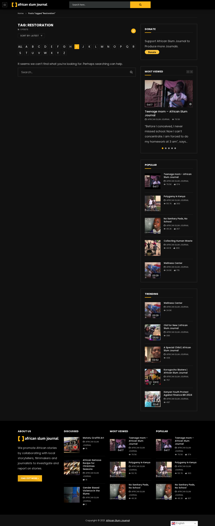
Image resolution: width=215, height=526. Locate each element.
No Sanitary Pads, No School (175, 220)
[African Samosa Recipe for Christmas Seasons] (72, 467)
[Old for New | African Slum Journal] (153, 332)
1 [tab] (162, 148)
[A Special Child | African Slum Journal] (153, 354)
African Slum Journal (158, 119)
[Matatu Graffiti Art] (72, 445)
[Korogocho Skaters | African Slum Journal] (153, 377)
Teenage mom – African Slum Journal (166, 113)
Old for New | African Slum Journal (176, 327)
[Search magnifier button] (140, 4)
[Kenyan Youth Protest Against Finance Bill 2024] (153, 399)
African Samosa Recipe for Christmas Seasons (92, 464)
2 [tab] (166, 148)
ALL (20, 47)
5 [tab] (175, 148)
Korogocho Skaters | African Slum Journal (176, 371)
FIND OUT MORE (29, 478)
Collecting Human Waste (178, 240)
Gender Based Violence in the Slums (91, 490)
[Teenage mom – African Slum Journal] (153, 181)
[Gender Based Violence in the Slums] (72, 495)
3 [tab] (169, 148)
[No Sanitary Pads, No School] (153, 226)
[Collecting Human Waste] (153, 248)
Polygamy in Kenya (174, 196)
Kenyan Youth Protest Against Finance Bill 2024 (178, 393)
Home (21, 13)
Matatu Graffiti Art (93, 437)
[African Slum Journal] (29, 5)
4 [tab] (172, 148)
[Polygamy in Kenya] (153, 203)
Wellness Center (173, 263)
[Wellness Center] (153, 270)
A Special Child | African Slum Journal (177, 349)
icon (169, 93)
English (179, 523)
